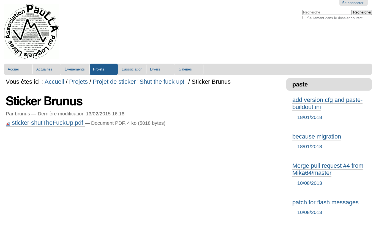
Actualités (44, 69)
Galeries (185, 69)
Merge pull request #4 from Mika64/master (327, 174)
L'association (132, 69)
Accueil (14, 69)
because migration (316, 141)
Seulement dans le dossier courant (335, 18)
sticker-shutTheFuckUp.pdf (47, 122)
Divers (155, 69)
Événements (75, 69)
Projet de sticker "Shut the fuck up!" (140, 81)
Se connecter (352, 3)
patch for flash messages (325, 207)
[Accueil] (31, 32)
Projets (98, 69)
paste (300, 84)
